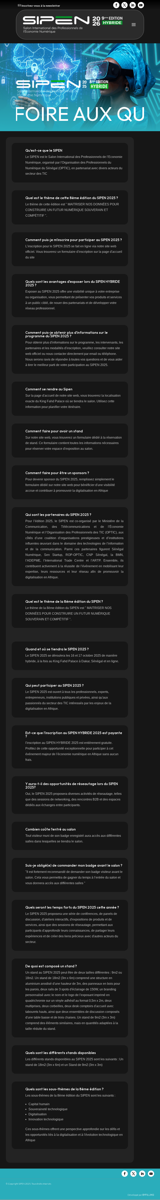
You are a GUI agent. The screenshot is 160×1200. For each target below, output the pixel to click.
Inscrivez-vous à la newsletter (40, 5)
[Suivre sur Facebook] (116, 5)
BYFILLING (148, 1194)
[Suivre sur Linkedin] (133, 5)
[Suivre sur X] (124, 5)
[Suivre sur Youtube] (141, 5)
